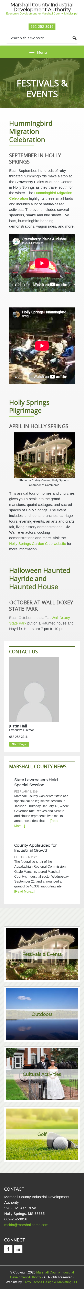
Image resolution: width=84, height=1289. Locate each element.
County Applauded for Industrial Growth (35, 848)
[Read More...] (24, 891)
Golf (42, 1134)
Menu (42, 53)
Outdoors (42, 1014)
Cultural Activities (42, 1074)
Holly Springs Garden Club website (37, 544)
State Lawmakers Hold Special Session (36, 782)
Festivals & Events (42, 954)
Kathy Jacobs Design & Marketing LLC (50, 1282)
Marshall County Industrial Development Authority (42, 7)
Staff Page (19, 744)
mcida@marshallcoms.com (26, 1225)
